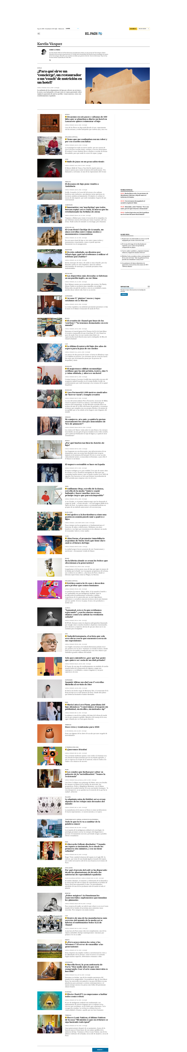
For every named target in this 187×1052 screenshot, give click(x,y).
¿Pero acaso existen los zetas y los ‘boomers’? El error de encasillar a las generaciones (84, 944)
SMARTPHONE (68, 249)
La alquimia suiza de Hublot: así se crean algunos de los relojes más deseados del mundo (85, 801)
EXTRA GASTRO (69, 868)
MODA (66, 702)
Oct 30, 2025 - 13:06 (81, 950)
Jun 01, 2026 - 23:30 (84, 352)
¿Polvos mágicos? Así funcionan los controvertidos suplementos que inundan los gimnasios (86, 898)
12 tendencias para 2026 (72, 747)
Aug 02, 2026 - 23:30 (84, 165)
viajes (67, 536)
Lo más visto (125, 234)
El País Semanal (69, 731)
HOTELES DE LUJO (69, 227)
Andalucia (68, 181)
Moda (66, 842)
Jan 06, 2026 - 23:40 (81, 688)
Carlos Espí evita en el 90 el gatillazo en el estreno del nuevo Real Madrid (135, 213)
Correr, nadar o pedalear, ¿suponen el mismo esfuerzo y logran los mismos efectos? (135, 251)
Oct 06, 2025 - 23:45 (81, 1025)
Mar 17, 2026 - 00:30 (88, 522)
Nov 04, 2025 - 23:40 (81, 928)
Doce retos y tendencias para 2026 (82, 727)
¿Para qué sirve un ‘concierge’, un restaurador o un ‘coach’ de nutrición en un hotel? (59, 76)
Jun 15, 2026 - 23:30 (81, 328)
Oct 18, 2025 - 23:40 (84, 975)
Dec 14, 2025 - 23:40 (81, 807)
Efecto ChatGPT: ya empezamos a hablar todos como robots (86, 995)
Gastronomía (69, 296)
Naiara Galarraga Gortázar (73, 878)
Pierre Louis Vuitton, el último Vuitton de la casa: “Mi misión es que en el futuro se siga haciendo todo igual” (86, 1020)
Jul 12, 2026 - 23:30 (81, 281)
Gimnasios (68, 417)
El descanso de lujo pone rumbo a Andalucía (82, 185)
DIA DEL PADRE (69, 512)
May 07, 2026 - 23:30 (81, 398)
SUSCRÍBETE (133, 28)
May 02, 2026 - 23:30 (85, 427)
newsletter (125, 286)
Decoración (68, 366)
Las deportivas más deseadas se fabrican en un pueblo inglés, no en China (86, 277)
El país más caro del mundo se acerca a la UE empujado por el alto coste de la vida (135, 239)
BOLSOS (67, 558)
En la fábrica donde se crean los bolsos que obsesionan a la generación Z (86, 562)
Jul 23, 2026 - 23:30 (85, 215)
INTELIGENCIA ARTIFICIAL (71, 137)
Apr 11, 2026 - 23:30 (81, 499)
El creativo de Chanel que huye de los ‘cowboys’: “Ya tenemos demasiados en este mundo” (86, 323)
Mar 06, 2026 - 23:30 (81, 546)
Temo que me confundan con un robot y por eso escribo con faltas (86, 141)
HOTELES (67, 114)
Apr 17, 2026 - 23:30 (81, 468)
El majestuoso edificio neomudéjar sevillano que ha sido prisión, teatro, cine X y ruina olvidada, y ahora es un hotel (86, 371)
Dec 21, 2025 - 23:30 (90, 780)
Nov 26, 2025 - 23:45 (81, 854)
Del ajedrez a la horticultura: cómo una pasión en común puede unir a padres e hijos (85, 517)
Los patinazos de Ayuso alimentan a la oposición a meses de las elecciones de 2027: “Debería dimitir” (135, 264)
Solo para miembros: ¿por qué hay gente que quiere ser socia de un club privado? (85, 659)
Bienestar (68, 893)
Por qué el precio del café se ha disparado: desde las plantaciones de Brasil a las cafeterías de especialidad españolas (86, 872)
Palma (67, 769)
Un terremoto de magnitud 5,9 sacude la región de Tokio (133, 202)
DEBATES (67, 940)
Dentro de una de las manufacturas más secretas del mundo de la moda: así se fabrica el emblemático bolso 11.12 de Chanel (86, 921)
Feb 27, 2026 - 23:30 (84, 566)
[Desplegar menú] (38, 33)
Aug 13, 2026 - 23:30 (53, 87)
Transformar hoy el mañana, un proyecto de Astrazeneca (81, 819)
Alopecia (67, 608)
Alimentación (69, 205)
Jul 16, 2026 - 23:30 (81, 237)
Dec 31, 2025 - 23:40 (81, 713)
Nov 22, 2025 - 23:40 (97, 878)
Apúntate (124, 294)
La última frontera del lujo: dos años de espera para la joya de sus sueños (85, 347)
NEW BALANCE (68, 273)
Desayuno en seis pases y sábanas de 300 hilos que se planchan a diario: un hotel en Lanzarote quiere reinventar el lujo (86, 119)
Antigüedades (69, 962)
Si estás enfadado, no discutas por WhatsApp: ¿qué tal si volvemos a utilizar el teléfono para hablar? (86, 254)
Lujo (66, 344)
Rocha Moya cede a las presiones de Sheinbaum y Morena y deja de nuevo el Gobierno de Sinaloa (134, 195)
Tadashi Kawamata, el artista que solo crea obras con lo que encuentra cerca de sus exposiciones (86, 638)
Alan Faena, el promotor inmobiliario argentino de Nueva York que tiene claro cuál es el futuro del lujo (85, 541)
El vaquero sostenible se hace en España (85, 465)
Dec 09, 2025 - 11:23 (81, 827)
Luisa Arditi (78, 522)
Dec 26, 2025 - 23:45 (80, 731)
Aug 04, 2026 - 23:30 (81, 145)
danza (66, 486)
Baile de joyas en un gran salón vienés (85, 162)
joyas (66, 159)
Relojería (68, 797)
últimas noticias (126, 190)
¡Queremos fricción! (77, 750)
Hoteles (39, 68)
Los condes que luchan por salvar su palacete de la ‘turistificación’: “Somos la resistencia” (85, 774)
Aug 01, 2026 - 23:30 (81, 190)
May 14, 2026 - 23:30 (81, 376)
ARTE (66, 634)
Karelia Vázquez (49, 44)
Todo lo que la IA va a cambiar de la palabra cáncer (82, 823)
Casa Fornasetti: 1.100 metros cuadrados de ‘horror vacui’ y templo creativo (86, 394)
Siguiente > (100, 1049)
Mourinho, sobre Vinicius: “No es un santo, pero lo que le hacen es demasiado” (135, 208)
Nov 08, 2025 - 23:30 (85, 903)
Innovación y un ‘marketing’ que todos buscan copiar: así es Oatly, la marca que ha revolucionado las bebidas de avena (86, 209)
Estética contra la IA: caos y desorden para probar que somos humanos (84, 584)
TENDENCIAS (68, 1015)
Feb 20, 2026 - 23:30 (81, 589)
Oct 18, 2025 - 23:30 (81, 1000)
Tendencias (68, 724)
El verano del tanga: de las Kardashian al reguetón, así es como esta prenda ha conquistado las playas (134, 245)
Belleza (67, 318)
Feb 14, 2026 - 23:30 (81, 620)
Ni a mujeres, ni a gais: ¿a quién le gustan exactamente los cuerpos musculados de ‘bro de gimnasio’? (85, 422)
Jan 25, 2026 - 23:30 (85, 664)
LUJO (66, 915)
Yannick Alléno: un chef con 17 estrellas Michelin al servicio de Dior (84, 683)
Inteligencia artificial (71, 581)
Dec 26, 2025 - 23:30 (81, 753)
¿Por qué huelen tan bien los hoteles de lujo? (84, 444)
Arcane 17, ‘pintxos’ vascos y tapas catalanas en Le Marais (82, 300)
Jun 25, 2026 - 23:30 (81, 304)
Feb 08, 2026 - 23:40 (81, 644)
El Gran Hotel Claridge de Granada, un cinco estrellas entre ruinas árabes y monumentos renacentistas (84, 232)
